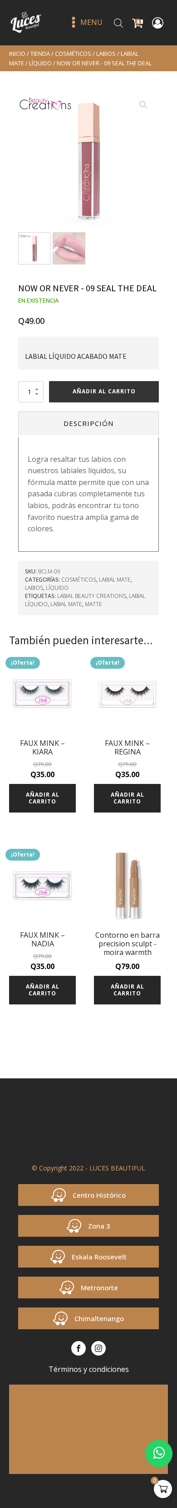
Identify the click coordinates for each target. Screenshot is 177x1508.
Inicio (17, 53)
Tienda (40, 53)
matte (93, 604)
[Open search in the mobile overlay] (118, 23)
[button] (143, 105)
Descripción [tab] (88, 423)
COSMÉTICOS (73, 53)
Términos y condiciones (89, 1369)
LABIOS (106, 53)
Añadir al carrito (104, 391)
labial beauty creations (91, 596)
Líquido (40, 63)
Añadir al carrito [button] (42, 798)
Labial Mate (115, 579)
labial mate (66, 604)
